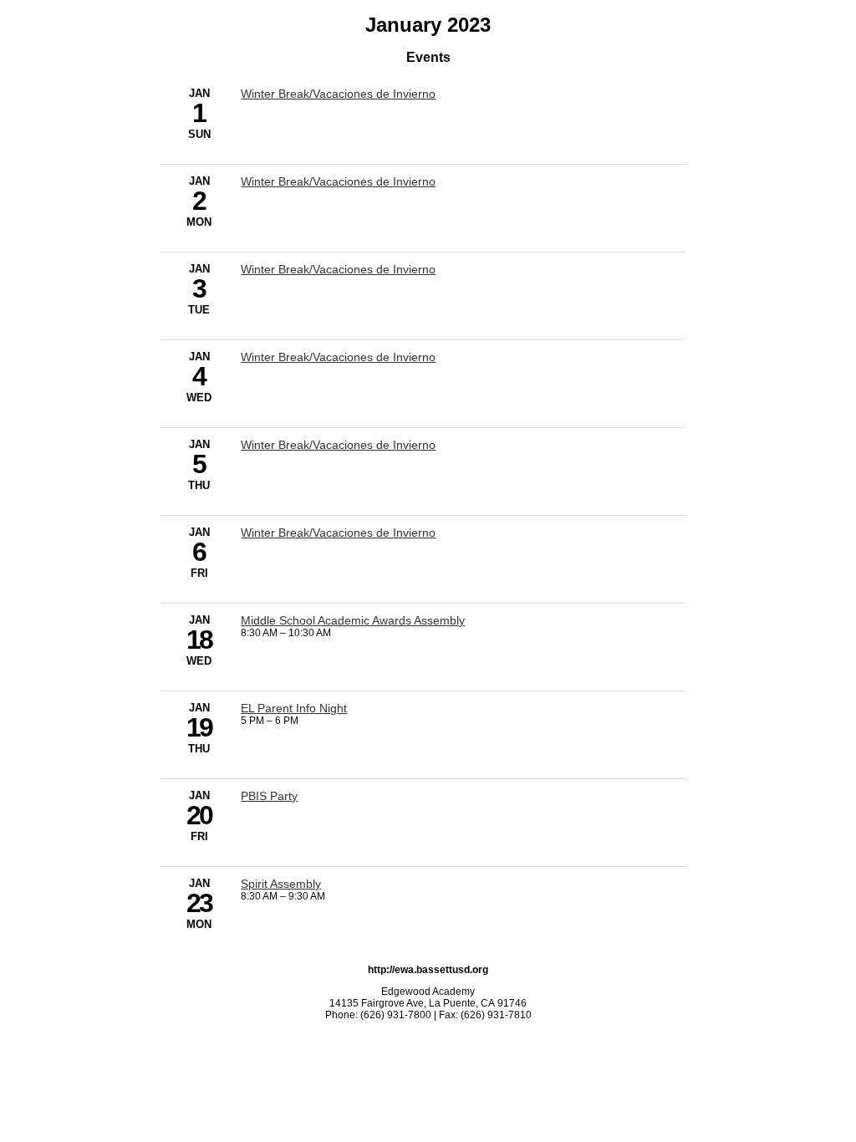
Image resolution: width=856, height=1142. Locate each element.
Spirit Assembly (281, 883)
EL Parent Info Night (294, 708)
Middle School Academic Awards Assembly (353, 620)
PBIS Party (269, 796)
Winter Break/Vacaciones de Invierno (338, 93)
